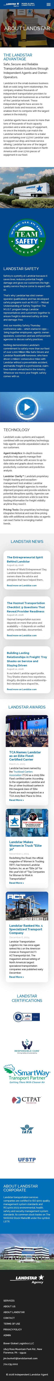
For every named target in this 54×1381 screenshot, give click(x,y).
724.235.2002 (10, 1364)
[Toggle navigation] (49, 4)
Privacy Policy (12, 1329)
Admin (7, 1335)
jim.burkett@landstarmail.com (20, 1358)
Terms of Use (11, 1323)
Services (9, 1300)
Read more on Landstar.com (22, 585)
